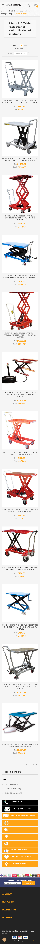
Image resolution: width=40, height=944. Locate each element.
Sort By (10, 53)
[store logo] (13, 5)
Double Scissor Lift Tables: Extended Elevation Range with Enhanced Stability (20, 276)
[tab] (20, 894)
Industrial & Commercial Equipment (19, 11)
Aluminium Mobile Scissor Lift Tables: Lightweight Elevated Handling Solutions (20, 102)
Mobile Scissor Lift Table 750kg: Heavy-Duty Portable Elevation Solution (20, 511)
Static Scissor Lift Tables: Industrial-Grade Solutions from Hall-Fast (20, 745)
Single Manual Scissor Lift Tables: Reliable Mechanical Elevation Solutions (20, 568)
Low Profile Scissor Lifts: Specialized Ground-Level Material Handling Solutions (20, 395)
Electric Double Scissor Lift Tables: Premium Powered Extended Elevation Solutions (20, 335)
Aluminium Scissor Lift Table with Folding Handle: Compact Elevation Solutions (20, 159)
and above (15, 793)
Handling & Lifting (6, 14)
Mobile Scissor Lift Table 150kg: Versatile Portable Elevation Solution (20, 453)
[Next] (36, 764)
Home (2, 11)
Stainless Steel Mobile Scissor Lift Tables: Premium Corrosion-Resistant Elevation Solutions (20, 687)
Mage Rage (32, 941)
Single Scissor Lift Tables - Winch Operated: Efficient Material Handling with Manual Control (20, 627)
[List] (25, 45)
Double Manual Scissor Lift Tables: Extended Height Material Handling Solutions (20, 218)
